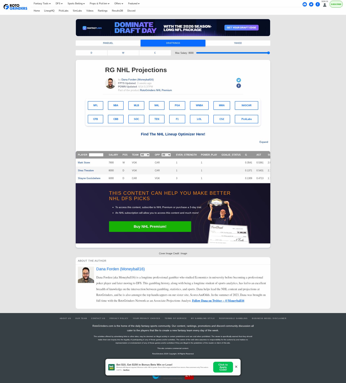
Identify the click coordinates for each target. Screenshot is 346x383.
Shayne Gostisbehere (89, 178)
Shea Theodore (86, 170)
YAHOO (238, 43)
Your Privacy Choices (146, 318)
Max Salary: (184, 53)
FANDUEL (108, 43)
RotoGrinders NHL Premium (156, 90)
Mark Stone (84, 162)
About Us (65, 318)
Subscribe (336, 4)
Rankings (103, 10)
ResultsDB (117, 10)
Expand (264, 141)
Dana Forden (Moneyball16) (137, 79)
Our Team (81, 318)
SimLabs (77, 10)
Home (37, 10)
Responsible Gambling (233, 318)
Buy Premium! (150, 226)
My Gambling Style (203, 318)
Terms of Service (176, 318)
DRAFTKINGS (173, 43)
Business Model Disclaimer (269, 318)
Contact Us (98, 318)
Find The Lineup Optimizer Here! (173, 134)
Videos (90, 10)
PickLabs (63, 10)
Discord (131, 10)
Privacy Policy (119, 318)
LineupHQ (49, 10)
